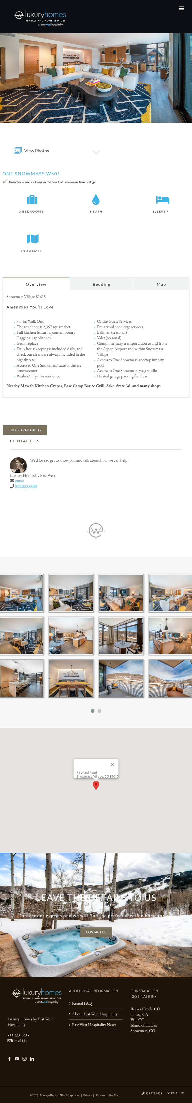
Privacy (87, 1095)
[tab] (36, 283)
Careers (100, 1095)
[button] (96, 785)
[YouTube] (17, 1059)
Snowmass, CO (142, 1030)
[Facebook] (10, 1059)
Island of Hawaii (143, 1025)
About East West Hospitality (95, 1014)
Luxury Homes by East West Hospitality (30, 1021)
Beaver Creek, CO (145, 1009)
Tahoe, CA (139, 1014)
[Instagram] (24, 1059)
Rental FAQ (82, 1003)
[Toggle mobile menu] (181, 8)
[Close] (112, 765)
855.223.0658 (26, 486)
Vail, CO (137, 1019)
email (19, 481)
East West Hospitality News (94, 1024)
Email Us (19, 1041)
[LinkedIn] (32, 1059)
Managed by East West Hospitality (60, 1095)
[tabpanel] (96, 344)
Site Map (114, 1095)
